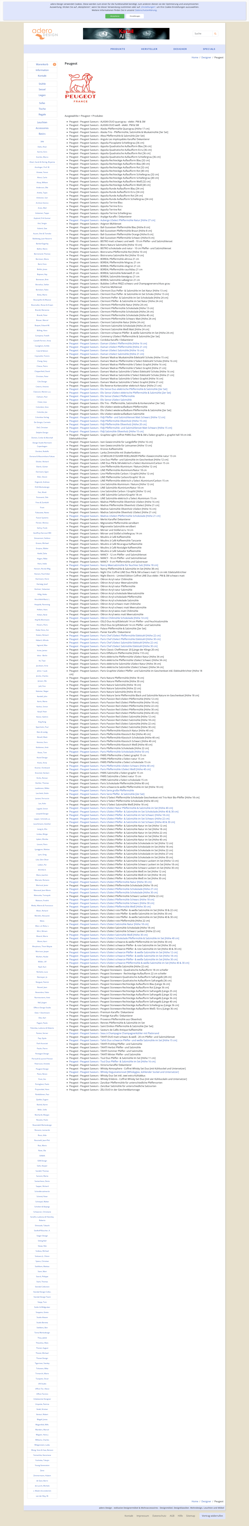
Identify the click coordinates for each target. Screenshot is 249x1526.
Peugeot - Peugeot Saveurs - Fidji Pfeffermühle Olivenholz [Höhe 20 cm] (108, 424)
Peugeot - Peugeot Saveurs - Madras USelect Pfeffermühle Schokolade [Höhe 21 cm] (114, 515)
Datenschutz (159, 1515)
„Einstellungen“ (148, 7)
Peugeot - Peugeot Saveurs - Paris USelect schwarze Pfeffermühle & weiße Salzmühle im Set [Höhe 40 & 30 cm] (129, 962)
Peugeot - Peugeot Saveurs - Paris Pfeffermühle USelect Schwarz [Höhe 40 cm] (111, 765)
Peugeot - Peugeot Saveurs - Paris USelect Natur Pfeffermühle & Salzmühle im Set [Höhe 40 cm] (121, 808)
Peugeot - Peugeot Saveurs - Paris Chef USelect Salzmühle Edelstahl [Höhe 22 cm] (113, 642)
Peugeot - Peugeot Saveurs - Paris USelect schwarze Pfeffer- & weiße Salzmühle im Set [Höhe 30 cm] (123, 959)
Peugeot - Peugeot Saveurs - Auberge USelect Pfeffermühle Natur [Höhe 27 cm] (112, 220)
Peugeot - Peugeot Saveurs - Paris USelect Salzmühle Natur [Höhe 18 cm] (108, 924)
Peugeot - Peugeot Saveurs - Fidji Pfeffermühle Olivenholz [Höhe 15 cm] (108, 420)
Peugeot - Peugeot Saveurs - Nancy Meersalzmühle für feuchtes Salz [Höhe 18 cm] (113, 565)
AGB (172, 1515)
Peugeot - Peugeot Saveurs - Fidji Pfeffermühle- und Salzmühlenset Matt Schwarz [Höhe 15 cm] (120, 427)
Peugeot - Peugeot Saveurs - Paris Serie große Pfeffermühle (101, 790)
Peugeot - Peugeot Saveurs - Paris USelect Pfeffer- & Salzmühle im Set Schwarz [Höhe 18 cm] (119, 815)
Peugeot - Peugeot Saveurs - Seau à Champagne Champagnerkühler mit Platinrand (114, 1033)
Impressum (143, 1515)
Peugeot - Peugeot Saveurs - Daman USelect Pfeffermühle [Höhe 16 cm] (108, 343)
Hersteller (149, 49)
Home (195, 57)
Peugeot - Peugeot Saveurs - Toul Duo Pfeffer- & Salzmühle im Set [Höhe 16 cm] (112, 1061)
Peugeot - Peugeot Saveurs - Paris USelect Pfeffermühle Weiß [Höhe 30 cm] (110, 906)
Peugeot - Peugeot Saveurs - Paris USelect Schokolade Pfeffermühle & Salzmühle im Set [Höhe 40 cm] (124, 938)
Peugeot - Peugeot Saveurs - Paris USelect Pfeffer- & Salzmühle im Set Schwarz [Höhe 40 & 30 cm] (122, 822)
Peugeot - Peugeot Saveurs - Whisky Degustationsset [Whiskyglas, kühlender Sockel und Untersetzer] (124, 1072)
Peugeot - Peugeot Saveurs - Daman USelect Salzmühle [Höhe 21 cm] (106, 354)
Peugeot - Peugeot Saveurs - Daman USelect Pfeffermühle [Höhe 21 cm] (108, 346)
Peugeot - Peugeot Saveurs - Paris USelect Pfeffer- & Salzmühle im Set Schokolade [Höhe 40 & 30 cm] (123, 811)
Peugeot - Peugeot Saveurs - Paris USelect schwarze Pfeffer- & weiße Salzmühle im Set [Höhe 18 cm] (123, 955)
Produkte (118, 49)
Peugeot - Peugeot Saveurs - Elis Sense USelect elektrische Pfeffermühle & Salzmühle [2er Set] (120, 392)
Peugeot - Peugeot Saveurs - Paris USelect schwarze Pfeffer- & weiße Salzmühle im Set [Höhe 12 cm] (123, 952)
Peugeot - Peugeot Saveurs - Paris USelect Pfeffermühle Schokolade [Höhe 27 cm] (113, 889)
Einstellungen (135, 16)
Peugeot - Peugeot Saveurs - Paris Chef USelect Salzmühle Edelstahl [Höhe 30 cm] (113, 646)
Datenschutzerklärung (146, 10)
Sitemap (190, 1515)
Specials (209, 49)
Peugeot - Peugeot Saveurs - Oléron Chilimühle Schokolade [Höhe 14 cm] (108, 618)
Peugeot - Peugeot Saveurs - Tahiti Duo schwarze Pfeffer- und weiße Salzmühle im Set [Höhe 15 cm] (123, 1040)
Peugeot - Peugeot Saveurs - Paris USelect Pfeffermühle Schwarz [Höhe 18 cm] (111, 899)
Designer (180, 49)
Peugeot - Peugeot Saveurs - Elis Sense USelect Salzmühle (100, 399)
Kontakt (129, 1515)
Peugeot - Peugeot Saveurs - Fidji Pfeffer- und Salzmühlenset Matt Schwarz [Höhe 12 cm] (117, 417)
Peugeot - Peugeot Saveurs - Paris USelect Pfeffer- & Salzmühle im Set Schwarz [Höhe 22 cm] (119, 818)
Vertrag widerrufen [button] (212, 1515)
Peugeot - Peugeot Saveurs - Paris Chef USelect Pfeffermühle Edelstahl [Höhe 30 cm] (115, 639)
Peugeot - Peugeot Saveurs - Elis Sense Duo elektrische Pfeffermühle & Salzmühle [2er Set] (118, 389)
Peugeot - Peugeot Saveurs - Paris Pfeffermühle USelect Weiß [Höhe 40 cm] (110, 769)
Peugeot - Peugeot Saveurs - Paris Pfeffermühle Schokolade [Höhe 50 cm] (109, 751)
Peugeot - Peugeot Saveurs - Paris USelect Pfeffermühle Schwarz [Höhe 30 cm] (111, 903)
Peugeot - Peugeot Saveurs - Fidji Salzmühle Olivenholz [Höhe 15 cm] (106, 431)
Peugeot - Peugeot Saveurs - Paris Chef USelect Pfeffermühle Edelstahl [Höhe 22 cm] (115, 635)
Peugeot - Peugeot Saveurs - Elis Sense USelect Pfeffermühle (102, 396)
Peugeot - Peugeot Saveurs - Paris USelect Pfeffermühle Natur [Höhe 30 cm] (110, 882)
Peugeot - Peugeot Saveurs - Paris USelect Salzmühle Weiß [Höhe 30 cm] (108, 934)
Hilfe (180, 1515)
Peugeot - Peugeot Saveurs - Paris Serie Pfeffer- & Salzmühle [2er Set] (106, 794)
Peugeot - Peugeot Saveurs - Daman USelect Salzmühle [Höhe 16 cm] (106, 350)
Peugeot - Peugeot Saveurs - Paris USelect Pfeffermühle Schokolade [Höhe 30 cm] (113, 892)
